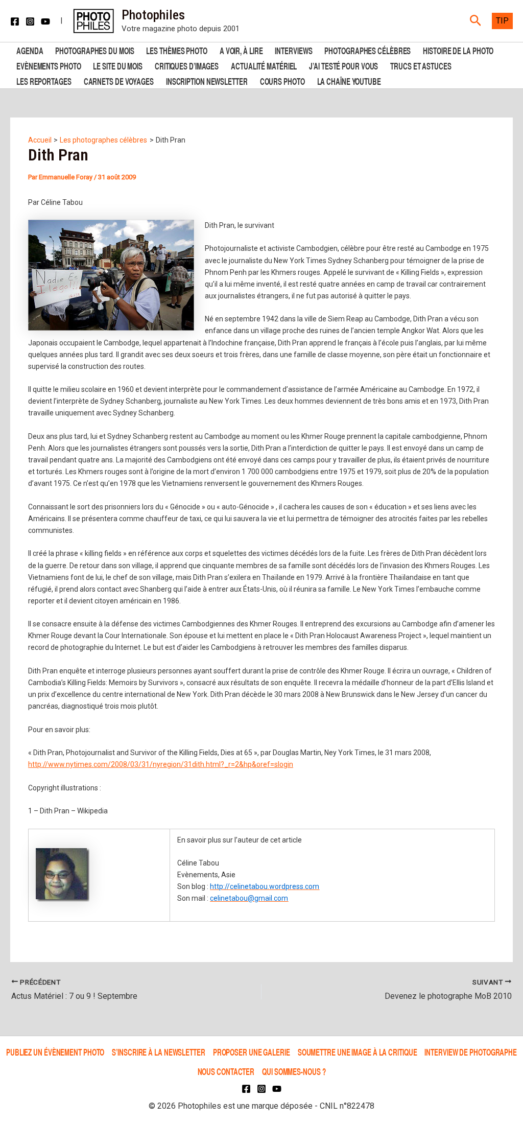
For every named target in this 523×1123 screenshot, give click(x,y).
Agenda (29, 50)
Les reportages (44, 80)
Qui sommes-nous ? (293, 1071)
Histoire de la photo (458, 50)
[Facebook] (14, 21)
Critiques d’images (187, 65)
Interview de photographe (470, 1052)
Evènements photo (48, 65)
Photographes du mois (94, 50)
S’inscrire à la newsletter (158, 1052)
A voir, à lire (241, 50)
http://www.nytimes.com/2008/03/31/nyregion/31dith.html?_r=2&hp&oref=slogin (160, 764)
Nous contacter (226, 1071)
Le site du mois (117, 65)
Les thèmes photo (176, 50)
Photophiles (153, 14)
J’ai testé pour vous (343, 65)
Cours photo (282, 80)
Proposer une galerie (251, 1052)
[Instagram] (30, 21)
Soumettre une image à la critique (357, 1052)
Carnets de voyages (119, 80)
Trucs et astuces (420, 65)
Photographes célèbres (367, 50)
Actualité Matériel (264, 65)
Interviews (293, 50)
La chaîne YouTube (349, 80)
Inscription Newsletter (207, 80)
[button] (475, 21)
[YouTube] (45, 21)
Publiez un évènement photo (55, 1052)
